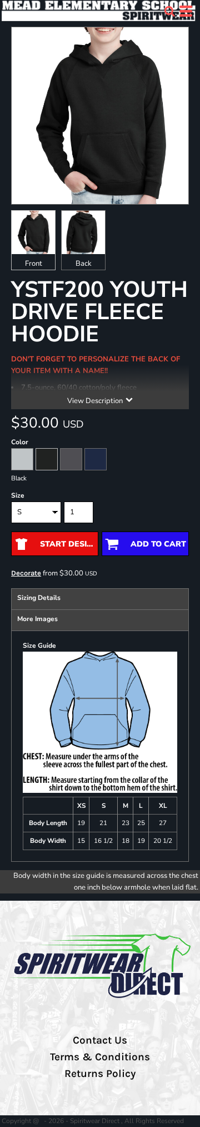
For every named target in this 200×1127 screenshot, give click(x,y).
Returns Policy (100, 1074)
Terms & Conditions (100, 1057)
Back (84, 264)
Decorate (26, 573)
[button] (169, 11)
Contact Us (100, 1040)
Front (33, 264)
